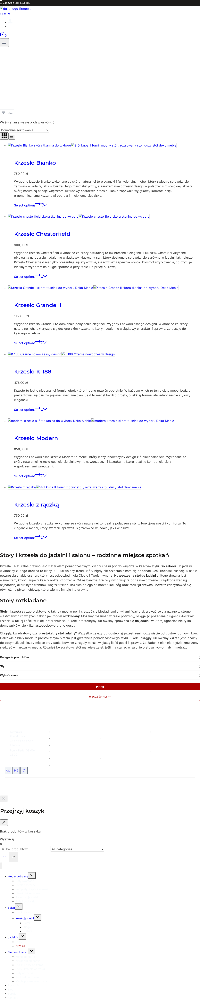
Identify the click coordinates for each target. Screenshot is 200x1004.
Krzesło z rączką (36, 504)
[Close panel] (4, 799)
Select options (24, 205)
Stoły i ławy (109, 745)
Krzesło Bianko (35, 162)
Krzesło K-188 (32, 371)
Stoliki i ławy (23, 912)
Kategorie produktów (14, 657)
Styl (2, 666)
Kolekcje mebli (111, 751)
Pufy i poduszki (25, 901)
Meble (55, 731)
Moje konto (160, 731)
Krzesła (20, 946)
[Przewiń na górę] (4, 857)
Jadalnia (13, 937)
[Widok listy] (12, 137)
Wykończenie (9, 675)
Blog (54, 751)
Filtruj (100, 686)
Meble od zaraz (61, 745)
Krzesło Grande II (38, 305)
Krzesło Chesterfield (42, 233)
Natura (27, 931)
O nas (157, 738)
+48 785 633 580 (21, 741)
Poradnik (13, 985)
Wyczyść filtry (100, 696)
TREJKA (121, 786)
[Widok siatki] (4, 136)
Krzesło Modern (36, 438)
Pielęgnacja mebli (113, 758)
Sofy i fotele (110, 731)
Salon (55, 738)
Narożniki (108, 738)
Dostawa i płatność (165, 745)
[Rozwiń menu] (4, 42)
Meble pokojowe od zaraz (32, 981)
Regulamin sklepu (164, 751)
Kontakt (56, 764)
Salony (56, 758)
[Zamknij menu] (1, 866)
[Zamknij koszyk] (4, 822)
